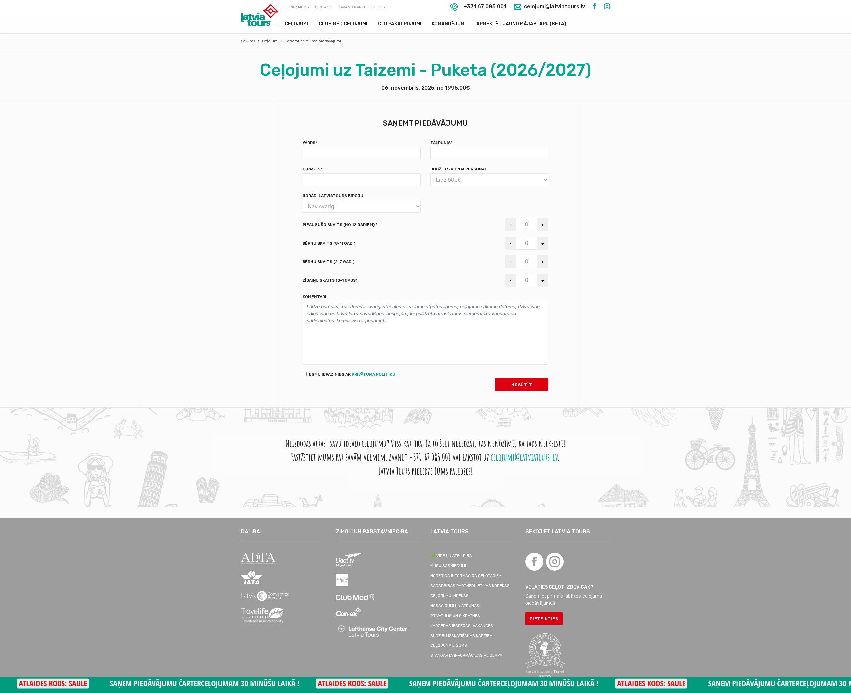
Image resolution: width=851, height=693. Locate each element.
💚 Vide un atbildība (451, 555)
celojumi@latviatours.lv (554, 7)
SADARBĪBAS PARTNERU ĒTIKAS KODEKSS (470, 585)
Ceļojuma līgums (448, 645)
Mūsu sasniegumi (448, 565)
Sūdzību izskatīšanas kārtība (461, 635)
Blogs (378, 7)
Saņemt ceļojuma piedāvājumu (313, 41)
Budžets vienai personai (458, 169)
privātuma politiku (373, 374)
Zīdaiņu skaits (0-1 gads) (330, 280)
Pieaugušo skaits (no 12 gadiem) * (340, 224)
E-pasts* (312, 169)
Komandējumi (449, 24)
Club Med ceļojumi (343, 24)
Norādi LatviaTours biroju (333, 195)
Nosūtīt (521, 384)
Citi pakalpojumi (399, 24)
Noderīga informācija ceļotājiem (466, 575)
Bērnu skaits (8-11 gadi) (329, 243)
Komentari (314, 296)
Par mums (299, 7)
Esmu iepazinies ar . (352, 374)
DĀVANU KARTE (352, 7)
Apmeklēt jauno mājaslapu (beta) (521, 24)
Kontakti (323, 7)
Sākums (248, 41)
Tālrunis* (441, 142)
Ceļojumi (296, 24)
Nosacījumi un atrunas (454, 605)
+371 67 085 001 (484, 6)
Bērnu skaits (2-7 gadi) (328, 261)
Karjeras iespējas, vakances (461, 625)
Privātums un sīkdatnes (455, 615)
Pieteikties (544, 618)
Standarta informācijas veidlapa (466, 655)
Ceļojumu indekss (449, 595)
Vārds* (310, 142)
